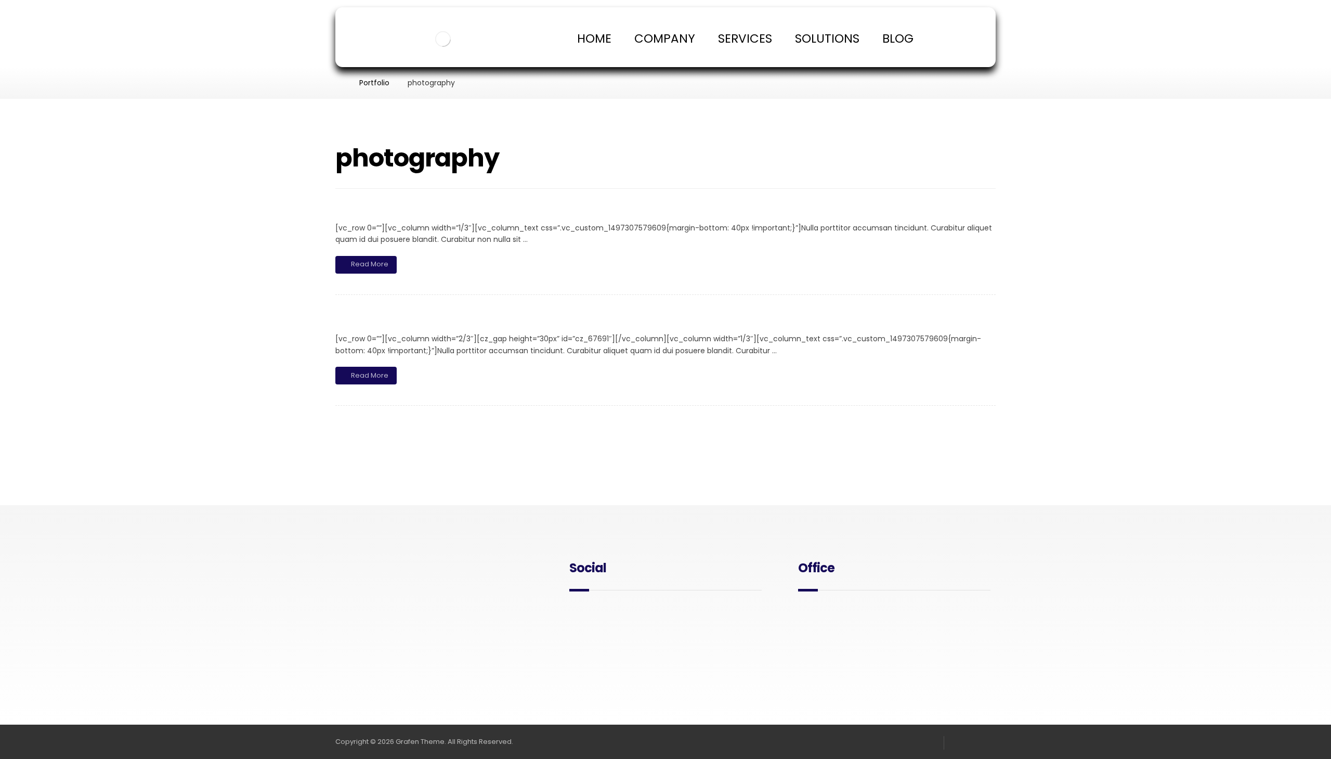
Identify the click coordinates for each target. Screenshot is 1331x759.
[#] (577, 614)
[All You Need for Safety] (443, 39)
